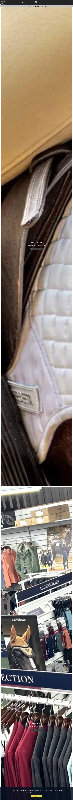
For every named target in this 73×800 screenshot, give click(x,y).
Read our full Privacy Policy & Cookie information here (37, 792)
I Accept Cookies (36, 796)
